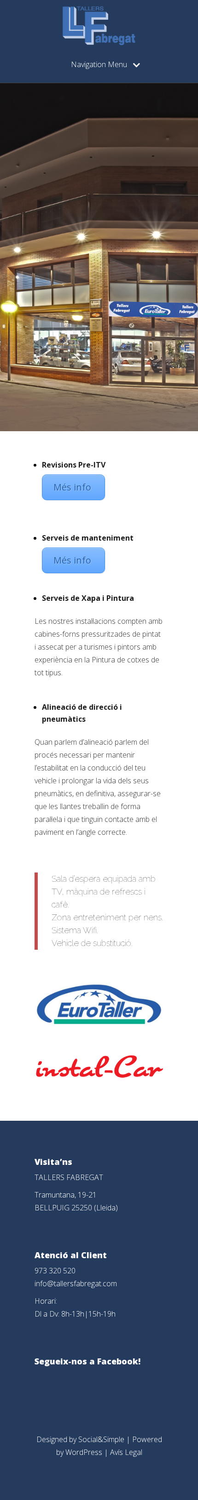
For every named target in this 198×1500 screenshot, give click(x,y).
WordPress (83, 1452)
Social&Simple (101, 1439)
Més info (73, 487)
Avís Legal (126, 1452)
